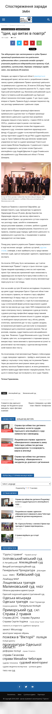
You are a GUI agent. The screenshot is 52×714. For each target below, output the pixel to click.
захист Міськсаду (12, 629)
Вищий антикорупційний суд (19, 566)
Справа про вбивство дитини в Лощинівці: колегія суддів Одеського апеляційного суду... (32, 501)
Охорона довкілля (10, 606)
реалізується (39, 76)
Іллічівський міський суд (22, 558)
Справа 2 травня (17, 614)
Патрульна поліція (30, 605)
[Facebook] (19, 686)
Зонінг (5, 575)
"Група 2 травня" (13, 554)
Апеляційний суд (14, 393)
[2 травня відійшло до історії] (7, 538)
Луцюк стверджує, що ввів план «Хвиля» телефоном (39, 404)
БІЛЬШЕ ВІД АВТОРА (25, 419)
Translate (33, 488)
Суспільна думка (29, 695)
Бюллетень (11, 695)
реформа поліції (12, 651)
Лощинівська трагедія (6, 430)
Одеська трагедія (15, 601)
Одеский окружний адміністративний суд (23, 594)
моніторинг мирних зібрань (16, 633)
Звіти (19, 695)
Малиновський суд (29, 393)
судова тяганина (10, 663)
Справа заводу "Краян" (37, 622)
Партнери (41, 695)
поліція (41, 637)
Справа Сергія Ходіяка (15, 621)
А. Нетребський (10, 562)
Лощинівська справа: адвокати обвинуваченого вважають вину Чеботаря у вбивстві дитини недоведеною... (32, 514)
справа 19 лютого (29, 651)
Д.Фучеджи (41, 571)
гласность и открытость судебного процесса (21, 626)
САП (36, 610)
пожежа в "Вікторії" (19, 637)
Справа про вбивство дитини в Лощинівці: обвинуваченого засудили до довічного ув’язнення (32, 459)
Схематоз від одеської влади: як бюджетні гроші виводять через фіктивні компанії (12, 407)
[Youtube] (32, 686)
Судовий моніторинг (23, 29)
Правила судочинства (17, 25)
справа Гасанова (13, 655)
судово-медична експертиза (15, 666)
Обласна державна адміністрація (18, 590)
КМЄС (12, 575)
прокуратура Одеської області (22, 645)
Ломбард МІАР (11, 579)
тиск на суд (9, 670)
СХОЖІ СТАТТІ (8, 419)
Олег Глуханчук (37, 602)
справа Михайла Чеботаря (22, 658)
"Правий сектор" (30, 555)
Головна (4, 25)
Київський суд (28, 574)
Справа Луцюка (30, 617)
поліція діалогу (9, 641)
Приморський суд (17, 610)
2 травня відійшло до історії (27, 535)
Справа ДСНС (11, 617)
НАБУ (39, 586)
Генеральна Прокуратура (19, 570)
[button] (48, 19)
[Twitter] (26, 686)
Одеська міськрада (17, 598)
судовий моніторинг (33, 662)
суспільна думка (35, 667)
